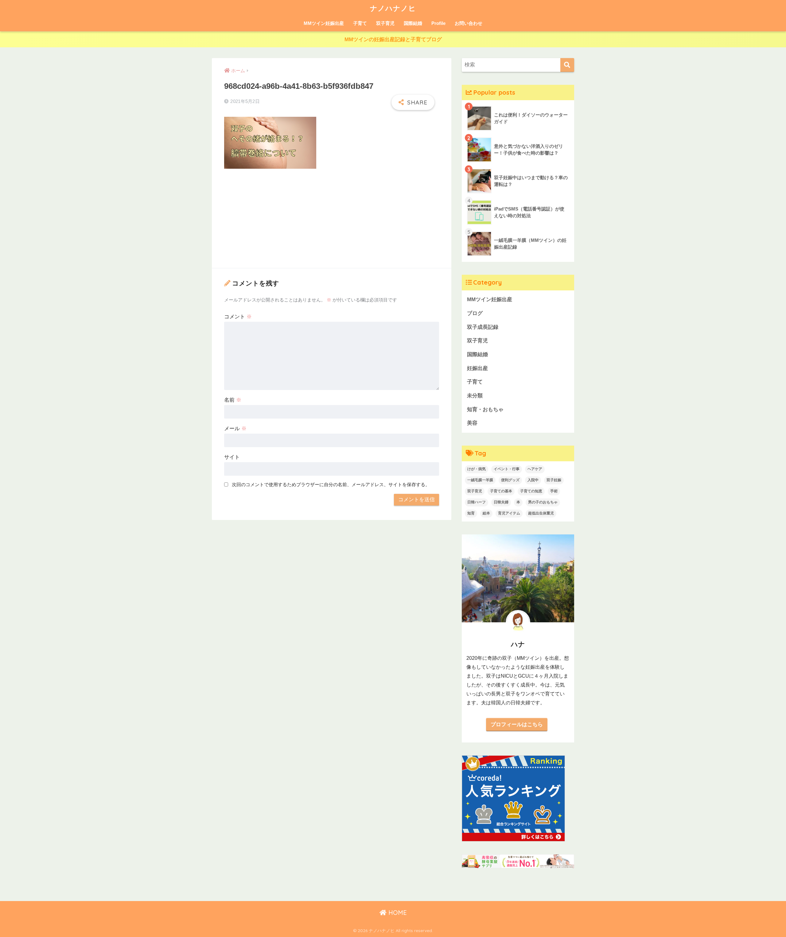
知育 (471, 513)
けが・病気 (476, 469)
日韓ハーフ (476, 502)
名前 (232, 400)
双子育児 (385, 23)
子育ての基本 (501, 491)
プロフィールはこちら (517, 724)
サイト (232, 457)
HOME (397, 912)
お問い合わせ (468, 23)
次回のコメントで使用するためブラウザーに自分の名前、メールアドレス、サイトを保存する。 (331, 484)
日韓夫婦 (501, 502)
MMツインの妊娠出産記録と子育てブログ (393, 39)
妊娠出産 (477, 368)
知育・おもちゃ (485, 409)
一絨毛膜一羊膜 (480, 480)
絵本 (486, 513)
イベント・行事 (506, 469)
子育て (360, 23)
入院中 (533, 480)
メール (235, 428)
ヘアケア (534, 469)
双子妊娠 (554, 480)
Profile (438, 23)
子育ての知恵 (531, 491)
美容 (472, 423)
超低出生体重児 (541, 513)
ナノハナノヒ (393, 8)
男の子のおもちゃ (543, 502)
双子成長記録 (482, 327)
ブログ (475, 313)
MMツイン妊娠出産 (324, 23)
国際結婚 (413, 23)
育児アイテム (509, 513)
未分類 (475, 396)
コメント (238, 317)
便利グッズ (510, 480)
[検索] (567, 65)
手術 (554, 491)
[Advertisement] (331, 220)
